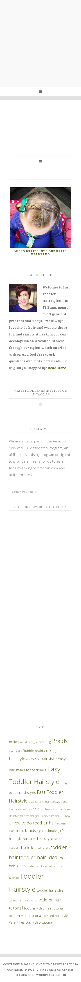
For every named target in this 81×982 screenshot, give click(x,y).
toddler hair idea (38, 857)
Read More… (58, 367)
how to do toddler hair (34, 823)
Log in (61, 975)
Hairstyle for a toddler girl (24, 816)
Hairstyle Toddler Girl (52, 816)
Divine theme (42, 964)
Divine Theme (46, 969)
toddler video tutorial (25, 916)
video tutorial (42, 922)
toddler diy (44, 848)
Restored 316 (67, 964)
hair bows (64, 809)
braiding (45, 742)
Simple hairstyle (38, 838)
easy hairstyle (44, 758)
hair (36, 809)
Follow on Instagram (43, 412)
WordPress (45, 975)
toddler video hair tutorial (44, 908)
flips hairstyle (52, 801)
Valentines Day (20, 922)
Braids (60, 741)
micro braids (25, 830)
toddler (28, 847)
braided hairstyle (28, 742)
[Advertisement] (40, 42)
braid (13, 742)
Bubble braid (33, 751)
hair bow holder (49, 809)
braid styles (15, 751)
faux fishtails (36, 801)
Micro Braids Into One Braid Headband (40, 252)
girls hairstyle (24, 809)
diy (28, 759)
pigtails (41, 831)
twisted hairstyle (55, 916)
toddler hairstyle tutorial (23, 900)
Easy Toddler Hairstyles (40, 124)
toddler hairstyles (50, 890)
